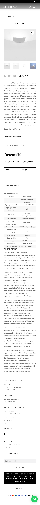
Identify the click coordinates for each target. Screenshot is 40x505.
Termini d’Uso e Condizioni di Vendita (15, 444)
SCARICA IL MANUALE (27, 246)
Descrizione (11, 186)
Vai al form (20, 488)
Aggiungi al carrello (16, 146)
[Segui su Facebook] (4, 434)
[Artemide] (12, 155)
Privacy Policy (8, 447)
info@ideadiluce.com (14, 414)
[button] (32, 33)
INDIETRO (10, 16)
